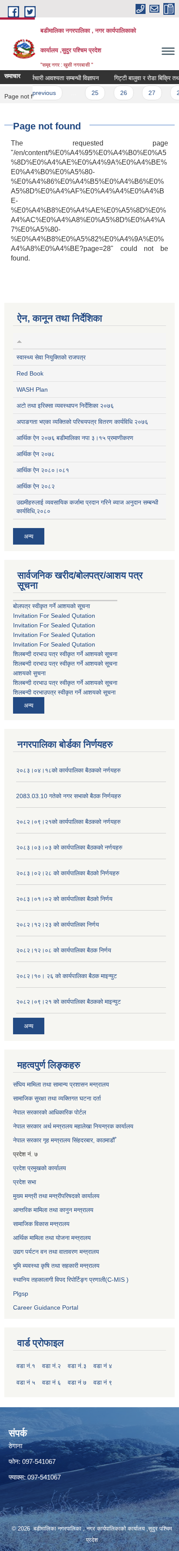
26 (117, 92)
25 (89, 92)
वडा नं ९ (102, 1382)
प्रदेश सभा (24, 1181)
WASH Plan (32, 389)
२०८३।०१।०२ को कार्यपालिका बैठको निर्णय (64, 898)
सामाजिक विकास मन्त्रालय (41, 1223)
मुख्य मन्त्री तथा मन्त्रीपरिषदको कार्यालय (56, 1195)
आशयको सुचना (29, 673)
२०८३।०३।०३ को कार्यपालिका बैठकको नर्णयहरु (69, 847)
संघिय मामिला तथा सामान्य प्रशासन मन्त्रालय (61, 1084)
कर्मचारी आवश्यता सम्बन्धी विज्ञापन (57, 78)
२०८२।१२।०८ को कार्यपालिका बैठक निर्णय (63, 950)
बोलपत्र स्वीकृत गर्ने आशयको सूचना (51, 606)
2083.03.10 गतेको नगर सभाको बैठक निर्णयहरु (68, 795)
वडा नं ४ (102, 1365)
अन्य (28, 536)
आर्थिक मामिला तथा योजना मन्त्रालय (52, 1237)
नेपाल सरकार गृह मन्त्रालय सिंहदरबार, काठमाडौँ (64, 1140)
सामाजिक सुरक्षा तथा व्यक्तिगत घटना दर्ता (57, 1098)
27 (146, 92)
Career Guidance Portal (45, 1307)
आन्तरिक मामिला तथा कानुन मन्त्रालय (53, 1209)
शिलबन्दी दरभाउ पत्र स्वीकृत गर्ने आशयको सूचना (65, 653)
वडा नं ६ (51, 1382)
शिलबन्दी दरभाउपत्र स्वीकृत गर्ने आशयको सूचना (64, 692)
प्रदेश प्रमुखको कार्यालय (39, 1168)
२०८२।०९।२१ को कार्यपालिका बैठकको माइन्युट (68, 1001)
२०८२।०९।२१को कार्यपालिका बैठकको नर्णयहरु (68, 821)
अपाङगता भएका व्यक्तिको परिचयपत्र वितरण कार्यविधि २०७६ (82, 421)
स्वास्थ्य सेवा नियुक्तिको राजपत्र (51, 357)
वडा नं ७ (77, 1382)
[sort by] (19, 340)
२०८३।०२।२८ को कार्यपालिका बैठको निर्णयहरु (67, 873)
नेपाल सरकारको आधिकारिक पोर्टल (49, 1112)
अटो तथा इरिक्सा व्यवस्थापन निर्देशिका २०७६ (65, 405)
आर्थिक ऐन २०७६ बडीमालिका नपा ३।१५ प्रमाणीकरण (75, 437)
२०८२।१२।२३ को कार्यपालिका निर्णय (57, 924)
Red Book (30, 373)
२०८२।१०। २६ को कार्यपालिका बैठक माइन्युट (66, 975)
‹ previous (36, 92)
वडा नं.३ (77, 1365)
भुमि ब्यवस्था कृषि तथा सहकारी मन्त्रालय (56, 1265)
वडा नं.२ (51, 1365)
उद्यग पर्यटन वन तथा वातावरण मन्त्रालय (56, 1251)
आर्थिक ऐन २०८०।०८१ (43, 470)
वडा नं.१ (26, 1365)
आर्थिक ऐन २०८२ (36, 486)
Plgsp (20, 1293)
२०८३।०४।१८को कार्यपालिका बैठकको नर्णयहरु (68, 770)
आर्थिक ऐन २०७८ (36, 453)
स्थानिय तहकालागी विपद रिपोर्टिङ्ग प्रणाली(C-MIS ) (71, 1279)
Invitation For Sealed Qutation (54, 615)
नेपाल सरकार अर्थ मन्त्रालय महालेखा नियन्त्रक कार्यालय (73, 1126)
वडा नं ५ (26, 1382)
